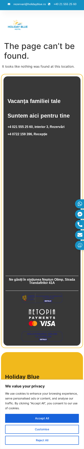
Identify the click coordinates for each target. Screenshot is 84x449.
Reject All (42, 440)
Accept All (42, 418)
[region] (42, 414)
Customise (42, 429)
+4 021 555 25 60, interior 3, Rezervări (36, 127)
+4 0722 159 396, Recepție (27, 134)
